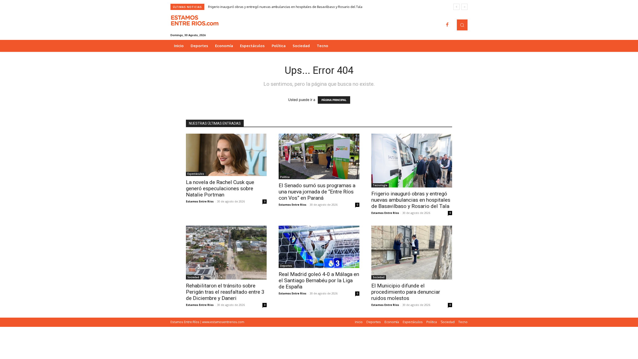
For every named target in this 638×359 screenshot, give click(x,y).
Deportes (286, 266)
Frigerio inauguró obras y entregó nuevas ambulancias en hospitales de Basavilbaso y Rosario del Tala (285, 7)
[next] (464, 7)
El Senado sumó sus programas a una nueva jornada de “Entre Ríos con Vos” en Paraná (317, 191)
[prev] (456, 7)
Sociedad (193, 277)
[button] (462, 24)
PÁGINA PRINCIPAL (333, 100)
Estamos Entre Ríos (200, 201)
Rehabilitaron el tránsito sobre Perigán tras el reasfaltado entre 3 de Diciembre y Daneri (225, 292)
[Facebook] (447, 24)
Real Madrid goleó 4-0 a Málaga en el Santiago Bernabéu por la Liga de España (319, 280)
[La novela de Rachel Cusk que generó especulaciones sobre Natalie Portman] (226, 155)
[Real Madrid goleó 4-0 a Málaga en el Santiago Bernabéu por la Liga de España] (319, 247)
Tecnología (380, 185)
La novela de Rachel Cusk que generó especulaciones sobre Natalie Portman (220, 188)
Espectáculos (195, 174)
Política (285, 177)
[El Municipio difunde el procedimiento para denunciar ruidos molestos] (411, 252)
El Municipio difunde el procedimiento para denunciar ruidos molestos (405, 292)
